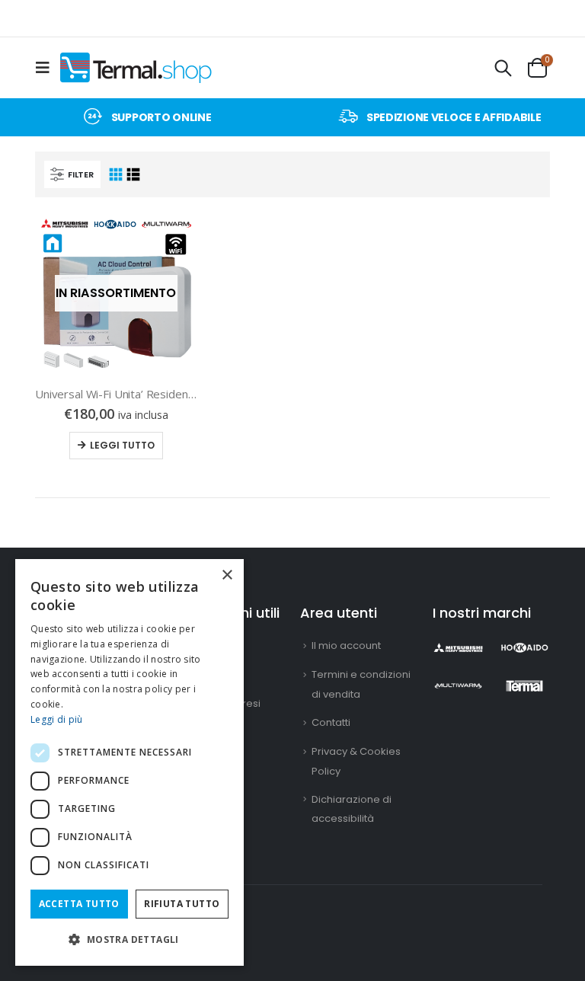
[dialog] (129, 762)
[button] (129, 939)
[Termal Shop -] (135, 68)
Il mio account (346, 645)
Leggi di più (56, 719)
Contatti (331, 722)
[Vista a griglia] (115, 175)
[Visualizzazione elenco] (133, 175)
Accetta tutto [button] (79, 903)
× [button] (226, 575)
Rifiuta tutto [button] (181, 903)
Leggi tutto (122, 445)
